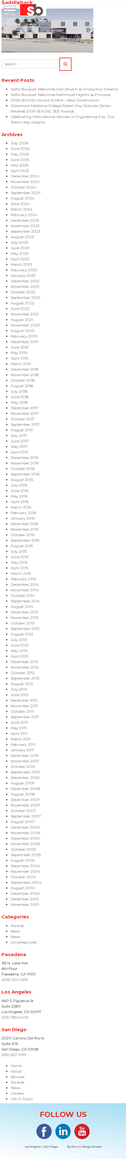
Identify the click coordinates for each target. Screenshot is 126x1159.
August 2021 (22, 319)
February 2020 (24, 336)
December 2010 (25, 755)
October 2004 (23, 877)
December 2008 (25, 788)
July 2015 (19, 551)
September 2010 (25, 772)
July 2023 (19, 242)
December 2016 (24, 457)
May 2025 (19, 165)
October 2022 (23, 292)
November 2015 (24, 529)
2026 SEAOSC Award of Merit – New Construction (55, 100)
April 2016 (19, 501)
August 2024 (22, 198)
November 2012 (25, 667)
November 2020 (25, 325)
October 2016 (23, 468)
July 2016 (19, 485)
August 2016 (22, 479)
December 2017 (24, 408)
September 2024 (26, 192)
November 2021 (25, 314)
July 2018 (19, 391)
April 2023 (20, 259)
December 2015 (24, 523)
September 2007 (26, 816)
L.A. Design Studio (89, 1146)
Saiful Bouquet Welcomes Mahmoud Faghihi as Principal (61, 94)
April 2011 (19, 733)
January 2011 (22, 750)
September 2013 (25, 628)
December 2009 (25, 777)
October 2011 (22, 711)
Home (16, 1065)
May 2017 (19, 446)
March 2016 (21, 507)
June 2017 (19, 441)
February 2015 (23, 579)
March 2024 (21, 209)
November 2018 (25, 374)
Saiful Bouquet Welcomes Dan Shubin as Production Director (64, 89)
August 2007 (23, 821)
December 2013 (24, 612)
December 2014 (25, 584)
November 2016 (25, 463)
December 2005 (25, 838)
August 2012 (22, 683)
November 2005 (25, 843)
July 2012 (19, 689)
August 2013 (22, 634)
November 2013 (25, 617)
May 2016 (19, 496)
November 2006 (25, 832)
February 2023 (24, 270)
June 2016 (19, 490)
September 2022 (25, 297)
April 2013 (19, 656)
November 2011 (24, 705)
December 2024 (25, 176)
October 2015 (22, 534)
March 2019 (21, 363)
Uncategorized (23, 942)
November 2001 (25, 904)
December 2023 (25, 220)
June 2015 (19, 557)
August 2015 (22, 545)
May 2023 (19, 253)
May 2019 (19, 352)
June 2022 (20, 308)
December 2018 (25, 369)
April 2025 (20, 170)
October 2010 (23, 766)
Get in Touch (22, 1098)
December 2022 (25, 281)
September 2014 (25, 601)
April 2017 (19, 452)
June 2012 (19, 694)
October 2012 (23, 672)
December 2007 (25, 799)
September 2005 (26, 854)
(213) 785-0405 (15, 1017)
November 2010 (25, 761)
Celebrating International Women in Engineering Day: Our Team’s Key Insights (63, 119)
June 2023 (20, 248)
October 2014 (23, 595)
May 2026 (19, 154)
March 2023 (21, 264)
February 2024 (24, 214)
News (15, 931)
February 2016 (23, 512)
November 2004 (25, 871)
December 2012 (24, 661)
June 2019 (19, 347)
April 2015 (19, 568)
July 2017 (19, 435)
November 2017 (25, 413)
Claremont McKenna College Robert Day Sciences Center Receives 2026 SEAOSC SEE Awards (61, 108)
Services (17, 1076)
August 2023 (22, 236)
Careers (17, 1093)
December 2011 (24, 700)
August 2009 (23, 783)
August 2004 (23, 888)
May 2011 (19, 728)
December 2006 (25, 827)
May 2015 (19, 562)
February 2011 (23, 744)
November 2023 (25, 225)
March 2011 (20, 739)
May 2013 (19, 650)
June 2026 (20, 148)
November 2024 (25, 181)
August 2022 (22, 303)
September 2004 (26, 882)
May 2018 (19, 402)
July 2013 (19, 639)
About (16, 1071)
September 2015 (25, 540)
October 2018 (23, 380)
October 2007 (23, 810)
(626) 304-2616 (15, 979)
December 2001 (25, 899)
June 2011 (19, 722)
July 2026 (19, 143)
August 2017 (22, 430)
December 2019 (24, 341)
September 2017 (25, 424)
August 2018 (22, 385)
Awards (17, 925)
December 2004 (25, 866)
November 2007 (25, 805)
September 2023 (25, 231)
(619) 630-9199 (14, 1054)
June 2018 (20, 397)
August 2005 (22, 860)
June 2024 (20, 203)
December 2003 (25, 893)
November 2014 (25, 590)
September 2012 (25, 678)
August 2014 (22, 606)
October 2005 (23, 849)
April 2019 (19, 358)
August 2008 (23, 794)
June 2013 (19, 645)
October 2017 (23, 419)
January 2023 (23, 275)
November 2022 (25, 286)
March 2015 (21, 573)
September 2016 (25, 474)
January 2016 (23, 518)
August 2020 (23, 330)
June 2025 (20, 159)
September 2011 (25, 717)
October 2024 (23, 187)
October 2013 (23, 623)
